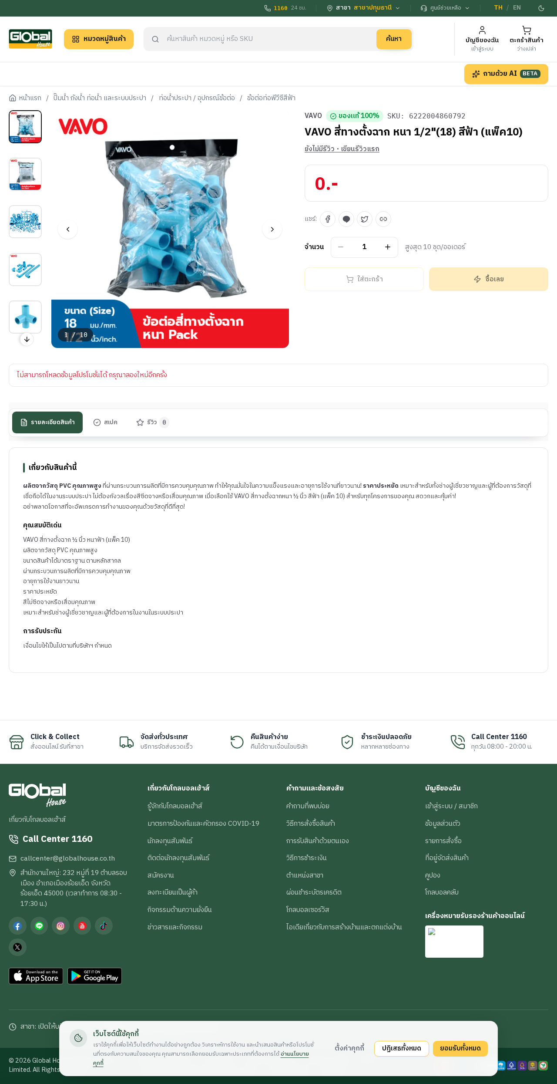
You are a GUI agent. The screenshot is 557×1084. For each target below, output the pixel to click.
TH (498, 8)
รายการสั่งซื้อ (443, 841)
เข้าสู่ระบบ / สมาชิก (451, 806)
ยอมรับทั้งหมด (460, 1048)
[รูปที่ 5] (25, 317)
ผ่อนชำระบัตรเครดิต (314, 892)
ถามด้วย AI (510, 73)
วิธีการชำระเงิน (306, 858)
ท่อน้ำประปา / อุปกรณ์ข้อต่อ (197, 98)
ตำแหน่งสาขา (304, 875)
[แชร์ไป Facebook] (328, 219)
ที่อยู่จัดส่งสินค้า (447, 858)
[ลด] (341, 247)
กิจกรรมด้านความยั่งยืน (180, 909)
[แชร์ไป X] (364, 219)
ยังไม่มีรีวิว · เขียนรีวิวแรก (342, 149)
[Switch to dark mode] (542, 8)
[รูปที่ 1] (25, 126)
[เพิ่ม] (388, 247)
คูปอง (432, 875)
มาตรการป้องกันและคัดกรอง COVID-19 (203, 823)
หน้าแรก (30, 98)
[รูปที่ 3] (25, 221)
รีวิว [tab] (157, 422)
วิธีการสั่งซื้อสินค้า (310, 823)
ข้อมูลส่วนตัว (442, 823)
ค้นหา (394, 38)
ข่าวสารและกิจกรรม (175, 927)
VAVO (313, 116)
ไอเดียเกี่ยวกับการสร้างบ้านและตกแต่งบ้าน (344, 927)
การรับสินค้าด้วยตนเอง (317, 841)
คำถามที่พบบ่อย (307, 806)
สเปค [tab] (110, 422)
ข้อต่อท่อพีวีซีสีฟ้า (271, 98)
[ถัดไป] (272, 229)
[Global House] (30, 39)
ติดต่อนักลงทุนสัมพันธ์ (178, 858)
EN (517, 8)
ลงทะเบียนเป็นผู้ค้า (173, 892)
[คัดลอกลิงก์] (383, 219)
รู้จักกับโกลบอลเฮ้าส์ (175, 806)
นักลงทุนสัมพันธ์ (170, 841)
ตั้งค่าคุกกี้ (349, 1048)
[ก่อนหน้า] (67, 229)
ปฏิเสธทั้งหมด (401, 1048)
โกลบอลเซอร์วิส (307, 909)
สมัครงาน (161, 875)
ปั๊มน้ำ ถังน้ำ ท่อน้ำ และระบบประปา (100, 98)
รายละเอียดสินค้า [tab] (53, 422)
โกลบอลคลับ (442, 892)
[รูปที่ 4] (25, 269)
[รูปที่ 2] (25, 174)
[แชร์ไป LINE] (346, 219)
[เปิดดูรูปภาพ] (170, 229)
